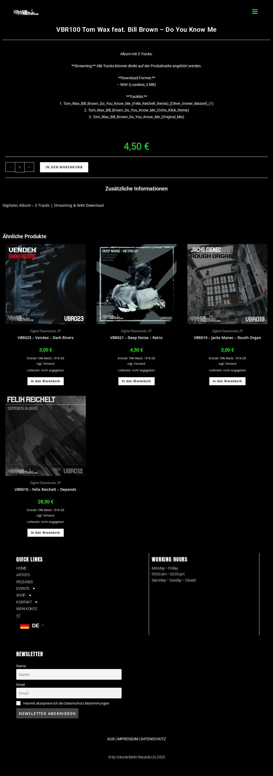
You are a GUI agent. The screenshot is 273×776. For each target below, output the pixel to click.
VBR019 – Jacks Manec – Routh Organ (227, 337)
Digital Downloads (43, 331)
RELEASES (24, 582)
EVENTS (22, 588)
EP (59, 331)
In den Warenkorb (64, 167)
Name (21, 666)
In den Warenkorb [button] (45, 381)
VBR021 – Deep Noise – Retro (136, 337)
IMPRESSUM (127, 739)
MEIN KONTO (26, 609)
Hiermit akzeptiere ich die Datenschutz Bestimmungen (66, 703)
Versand (48, 363)
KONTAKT (24, 602)
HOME (21, 568)
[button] (255, 11)
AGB (111, 739)
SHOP (20, 595)
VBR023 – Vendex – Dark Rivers (46, 337)
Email (20, 684)
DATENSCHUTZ (153, 739)
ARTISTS (23, 575)
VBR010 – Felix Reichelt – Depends (45, 489)
